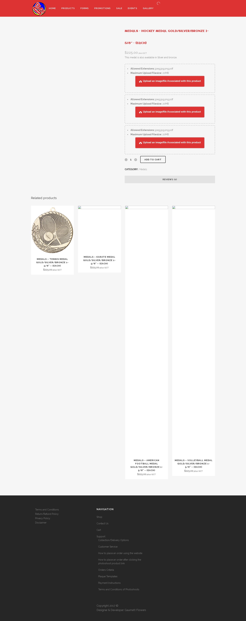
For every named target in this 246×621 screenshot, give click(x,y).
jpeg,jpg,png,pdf (152, 68)
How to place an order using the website (120, 553)
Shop (99, 517)
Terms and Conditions (47, 509)
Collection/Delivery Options (113, 540)
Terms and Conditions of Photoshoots (118, 589)
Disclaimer (41, 522)
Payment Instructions (109, 583)
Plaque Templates (107, 576)
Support (101, 536)
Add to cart (152, 159)
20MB (150, 73)
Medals (143, 169)
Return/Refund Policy (47, 514)
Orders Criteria (106, 570)
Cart (99, 530)
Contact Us (102, 523)
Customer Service (107, 546)
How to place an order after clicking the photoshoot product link (119, 561)
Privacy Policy (42, 518)
